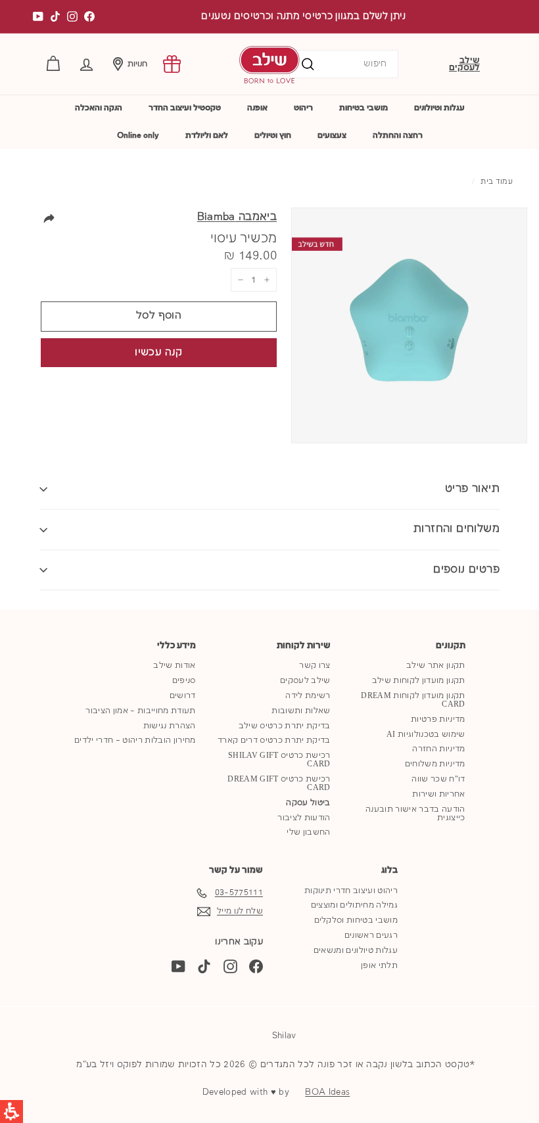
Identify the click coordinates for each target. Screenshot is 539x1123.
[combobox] (343, 64)
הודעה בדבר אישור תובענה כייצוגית (415, 813)
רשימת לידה (307, 696)
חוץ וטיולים (272, 135)
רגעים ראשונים (371, 935)
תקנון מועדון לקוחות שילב (418, 680)
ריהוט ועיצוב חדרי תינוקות (351, 891)
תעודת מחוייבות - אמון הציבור (140, 711)
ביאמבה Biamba (237, 217)
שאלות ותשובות (300, 711)
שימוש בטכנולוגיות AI (426, 734)
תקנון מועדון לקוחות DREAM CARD (413, 700)
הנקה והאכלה (98, 108)
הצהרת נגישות (169, 726)
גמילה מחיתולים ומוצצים (354, 905)
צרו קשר (314, 665)
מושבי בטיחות (363, 108)
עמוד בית (496, 182)
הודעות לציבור (303, 818)
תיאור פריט (472, 489)
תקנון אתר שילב (435, 665)
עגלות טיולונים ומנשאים (356, 950)
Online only (138, 135)
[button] (86, 64)
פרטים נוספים (466, 569)
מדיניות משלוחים (435, 764)
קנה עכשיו (158, 352)
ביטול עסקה (308, 803)
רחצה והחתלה (398, 135)
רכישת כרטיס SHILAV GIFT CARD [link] (279, 759)
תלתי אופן (379, 965)
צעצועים (331, 135)
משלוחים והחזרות (456, 529)
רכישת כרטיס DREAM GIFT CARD (278, 783)
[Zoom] (409, 325)
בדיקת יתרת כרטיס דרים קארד (274, 740)
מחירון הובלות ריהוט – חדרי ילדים (134, 740)
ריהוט (303, 108)
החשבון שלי (308, 832)
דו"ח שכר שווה (438, 779)
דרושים (183, 696)
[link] (172, 64)
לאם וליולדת (206, 135)
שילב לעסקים (464, 64)
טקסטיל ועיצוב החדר (185, 108)
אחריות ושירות (438, 794)
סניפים (184, 680)
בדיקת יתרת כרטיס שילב (285, 726)
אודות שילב (174, 665)
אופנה (257, 108)
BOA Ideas (327, 1092)
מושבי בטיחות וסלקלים (356, 920)
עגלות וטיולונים (439, 108)
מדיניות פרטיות (438, 719)
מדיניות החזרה (438, 749)
